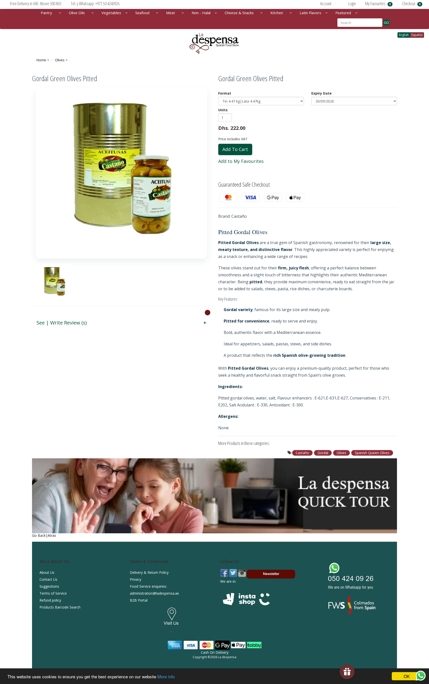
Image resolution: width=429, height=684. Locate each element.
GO (386, 22)
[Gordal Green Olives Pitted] (121, 173)
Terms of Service (53, 593)
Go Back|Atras (44, 535)
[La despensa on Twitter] (233, 572)
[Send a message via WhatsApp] (421, 676)
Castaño (302, 452)
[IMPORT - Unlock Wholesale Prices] (207, 312)
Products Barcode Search (59, 607)
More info (166, 676)
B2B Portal (138, 600)
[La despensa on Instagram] (242, 572)
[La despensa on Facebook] (224, 572)
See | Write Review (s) (61, 322)
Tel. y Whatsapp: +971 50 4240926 (95, 3)
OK (407, 676)
